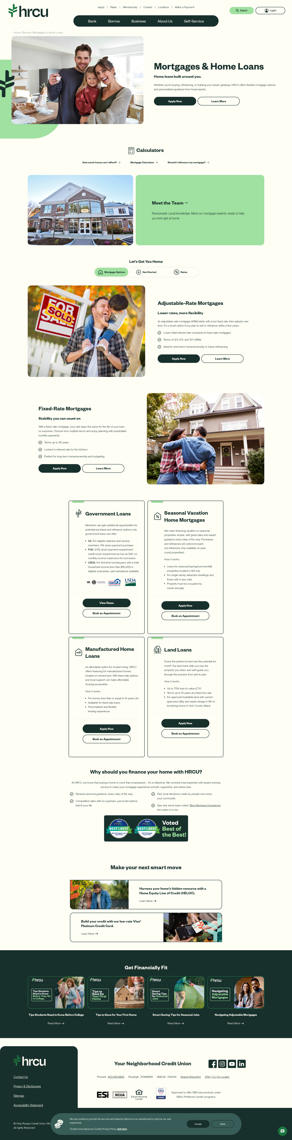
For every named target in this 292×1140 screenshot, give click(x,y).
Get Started (149, 272)
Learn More (221, 102)
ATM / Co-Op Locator (217, 1076)
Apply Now (177, 102)
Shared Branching (190, 1076)
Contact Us (21, 1077)
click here (122, 1129)
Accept (198, 1124)
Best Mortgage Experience (205, 805)
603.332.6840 (116, 1076)
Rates (113, 7)
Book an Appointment (106, 614)
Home (17, 32)
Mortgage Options (114, 272)
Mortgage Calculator (142, 162)
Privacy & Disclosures (27, 1086)
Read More (54, 1023)
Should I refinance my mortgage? (186, 162)
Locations (163, 7)
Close (222, 1124)
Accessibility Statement (28, 1105)
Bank (92, 21)
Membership (130, 7)
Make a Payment (184, 7)
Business (138, 21)
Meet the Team (168, 203)
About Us (164, 21)
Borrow (114, 21)
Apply (101, 7)
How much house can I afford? (99, 162)
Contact (147, 7)
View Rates (111, 604)
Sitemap (19, 1096)
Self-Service (194, 21)
